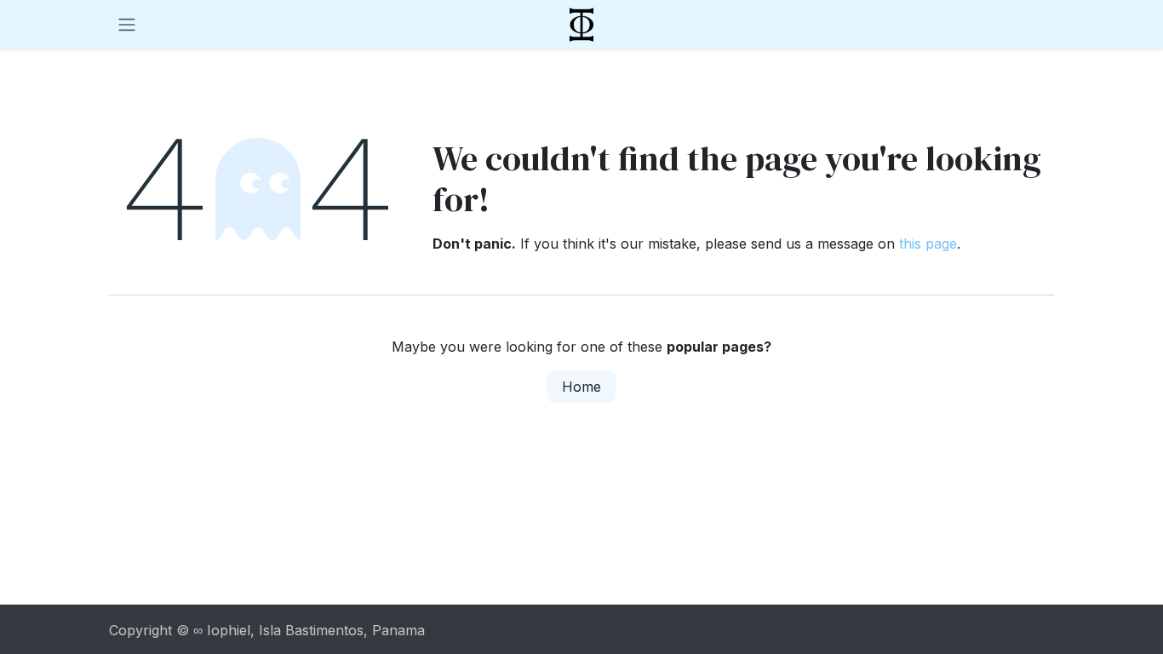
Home (581, 386)
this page (928, 243)
